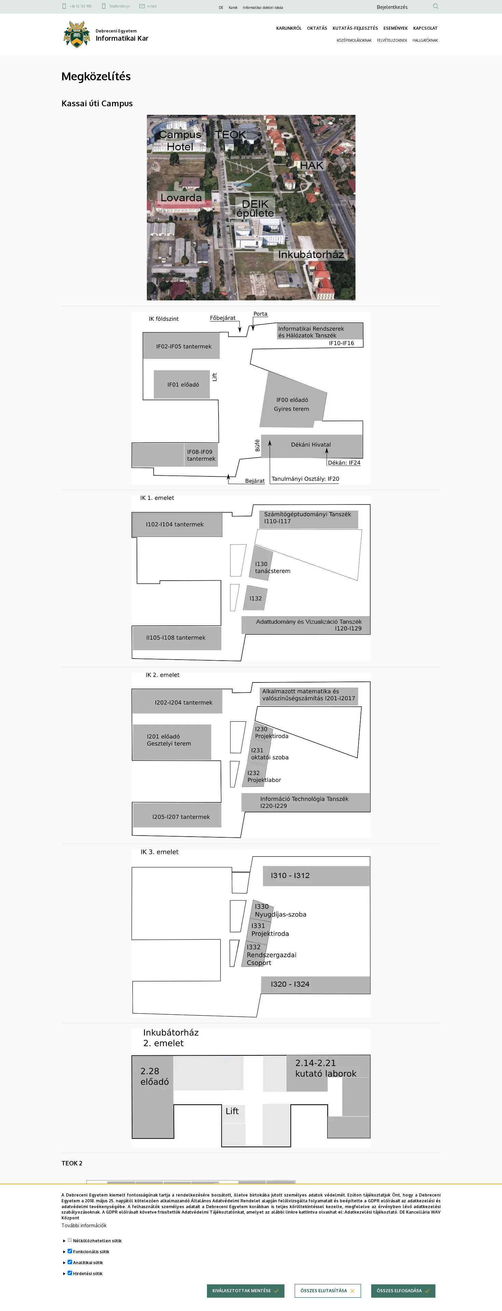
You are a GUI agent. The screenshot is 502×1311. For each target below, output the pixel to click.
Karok (233, 7)
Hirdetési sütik (87, 1273)
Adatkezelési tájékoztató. (371, 1212)
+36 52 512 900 (81, 6)
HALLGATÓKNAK (425, 40)
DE (221, 7)
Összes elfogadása (399, 1290)
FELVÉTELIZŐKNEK (392, 40)
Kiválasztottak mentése (241, 1290)
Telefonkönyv (119, 6)
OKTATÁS (317, 28)
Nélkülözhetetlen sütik (97, 1240)
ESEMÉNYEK (396, 28)
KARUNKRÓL (289, 28)
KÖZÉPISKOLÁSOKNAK (354, 40)
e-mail (152, 6)
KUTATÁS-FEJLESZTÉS (355, 28)
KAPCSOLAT (425, 28)
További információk (84, 1225)
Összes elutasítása (324, 1290)
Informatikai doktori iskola (263, 7)
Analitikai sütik (88, 1262)
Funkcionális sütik (91, 1251)
